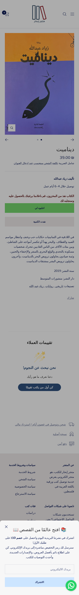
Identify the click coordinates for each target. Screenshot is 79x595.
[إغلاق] (6, 526)
